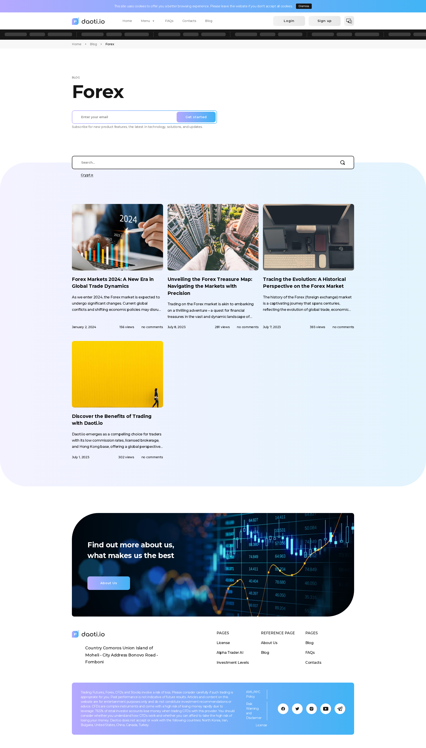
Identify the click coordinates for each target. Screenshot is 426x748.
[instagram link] (311, 708)
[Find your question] (342, 162)
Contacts (189, 21)
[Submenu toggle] (153, 21)
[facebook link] (283, 708)
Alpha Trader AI (230, 652)
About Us (269, 643)
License (223, 643)
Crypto (87, 175)
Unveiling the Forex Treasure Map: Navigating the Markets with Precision (210, 286)
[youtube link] (325, 708)
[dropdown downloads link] (349, 21)
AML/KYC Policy (253, 694)
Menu (145, 21)
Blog (208, 21)
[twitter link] (297, 708)
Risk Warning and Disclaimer (254, 711)
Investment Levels (233, 662)
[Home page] (88, 21)
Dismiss (304, 6)
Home (127, 21)
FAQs (169, 21)
